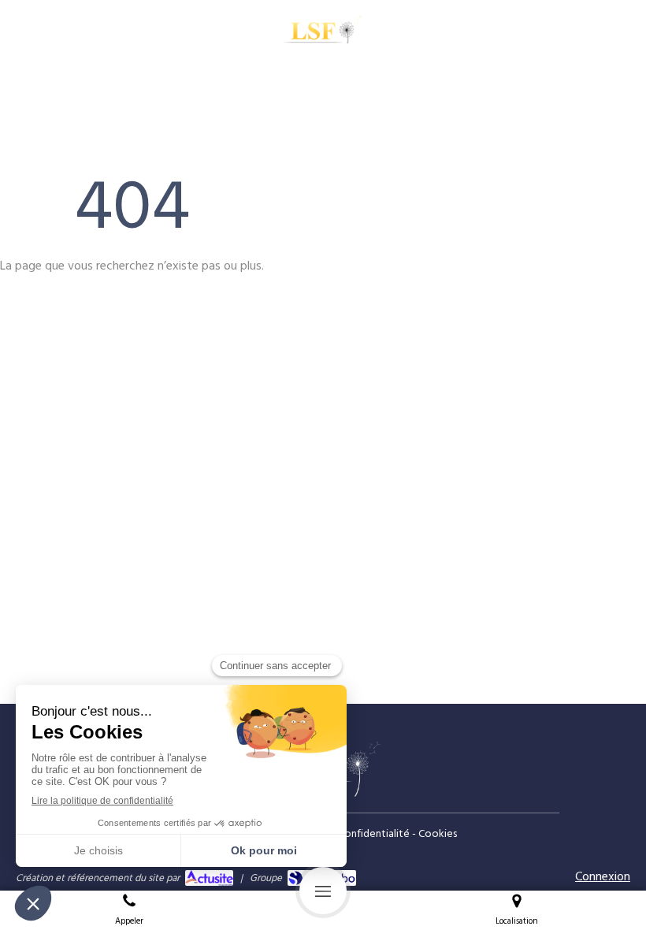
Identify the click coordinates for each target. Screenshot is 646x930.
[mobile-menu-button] (323, 890)
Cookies (437, 834)
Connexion (602, 876)
